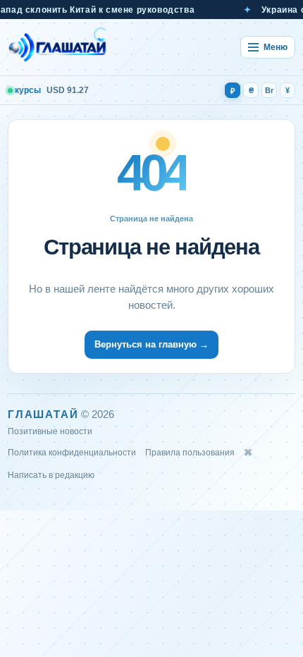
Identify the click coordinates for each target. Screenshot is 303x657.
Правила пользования (190, 453)
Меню (275, 47)
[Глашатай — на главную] (58, 47)
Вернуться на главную (151, 344)
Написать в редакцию (51, 475)
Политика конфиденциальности (72, 453)
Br (269, 90)
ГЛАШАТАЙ (43, 414)
